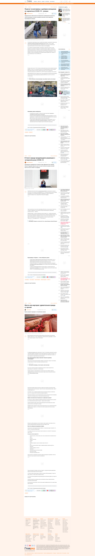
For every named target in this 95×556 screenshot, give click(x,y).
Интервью (47, 1)
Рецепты (37, 3)
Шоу (50, 3)
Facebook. (47, 194)
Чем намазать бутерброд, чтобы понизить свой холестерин (39, 364)
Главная (35, 1)
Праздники (65, 3)
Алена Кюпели (29, 309)
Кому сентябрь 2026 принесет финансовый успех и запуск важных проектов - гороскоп (65, 65)
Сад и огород (68, 3)
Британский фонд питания (34, 373)
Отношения (31, 3)
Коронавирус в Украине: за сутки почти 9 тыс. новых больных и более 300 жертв (43, 221)
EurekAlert (48, 45)
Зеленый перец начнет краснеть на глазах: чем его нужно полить (65, 68)
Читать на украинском (54, 303)
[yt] (47, 130)
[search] (69, 1)
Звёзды (71, 3)
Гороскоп (34, 3)
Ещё (69, 49)
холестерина (50, 336)
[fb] (49, 130)
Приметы (39, 3)
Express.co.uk (35, 352)
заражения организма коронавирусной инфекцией (35, 43)
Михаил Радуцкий (43, 279)
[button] (25, 1)
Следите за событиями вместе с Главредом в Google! (30, 129)
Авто (72, 3)
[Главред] (29, 1)
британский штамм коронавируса (48, 115)
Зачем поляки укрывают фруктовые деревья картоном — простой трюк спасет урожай (65, 52)
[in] (54, 130)
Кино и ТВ (48, 3)
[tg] (46, 130)
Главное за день (63, 7)
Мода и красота (28, 3)
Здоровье (42, 3)
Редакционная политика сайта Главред (39, 127)
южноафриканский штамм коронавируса (36, 264)
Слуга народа (32, 279)
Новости (39, 1)
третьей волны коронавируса (34, 267)
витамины (26, 132)
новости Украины (37, 279)
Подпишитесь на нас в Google (54, 13)
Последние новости (64, 72)
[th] (44, 130)
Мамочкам (60, 3)
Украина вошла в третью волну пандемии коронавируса (38, 120)
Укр (61, 1)
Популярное (52, 1)
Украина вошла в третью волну (35, 260)
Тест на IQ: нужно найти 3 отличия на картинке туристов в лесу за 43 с (65, 61)
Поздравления (45, 3)
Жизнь (62, 3)
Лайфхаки (52, 3)
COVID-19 (48, 279)
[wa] (42, 130)
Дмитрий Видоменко (30, 13)
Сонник (55, 3)
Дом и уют (57, 3)
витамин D (30, 132)
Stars (25, 3)
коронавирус (27, 279)
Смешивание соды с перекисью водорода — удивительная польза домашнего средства (64, 57)
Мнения (43, 1)
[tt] (51, 130)
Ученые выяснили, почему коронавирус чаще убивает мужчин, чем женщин (42, 78)
